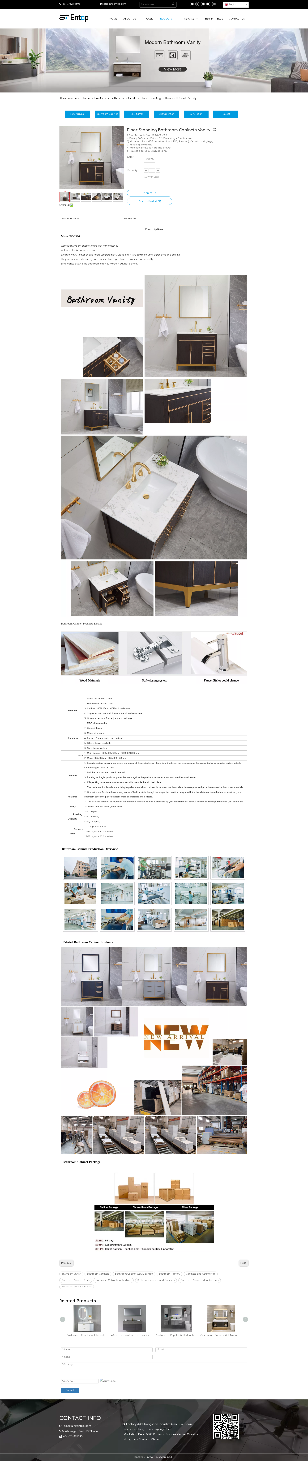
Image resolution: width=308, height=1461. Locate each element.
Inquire (147, 193)
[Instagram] (214, 4)
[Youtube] (208, 4)
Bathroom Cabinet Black (75, 1280)
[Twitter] (197, 4)
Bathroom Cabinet (107, 114)
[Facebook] (192, 4)
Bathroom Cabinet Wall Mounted (134, 1274)
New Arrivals (77, 114)
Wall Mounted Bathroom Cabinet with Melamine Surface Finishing (87, 1335)
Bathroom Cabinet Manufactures (199, 1280)
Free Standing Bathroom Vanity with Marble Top (221, 1335)
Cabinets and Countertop (201, 1274)
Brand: (126, 218)
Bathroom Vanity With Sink (76, 1286)
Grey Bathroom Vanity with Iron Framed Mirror (176, 1335)
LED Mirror (137, 114)
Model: (66, 218)
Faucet (226, 114)
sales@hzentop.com (114, 4)
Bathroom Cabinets (98, 1274)
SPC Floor (196, 114)
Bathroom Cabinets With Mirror (114, 1280)
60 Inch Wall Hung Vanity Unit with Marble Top (132, 1335)
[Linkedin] (203, 4)
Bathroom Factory (169, 1274)
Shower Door (166, 114)
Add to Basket (148, 201)
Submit (70, 1390)
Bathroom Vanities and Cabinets (156, 1280)
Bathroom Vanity (71, 1274)
